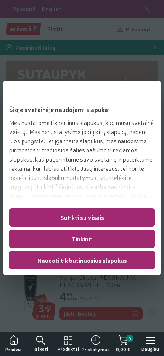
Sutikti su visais (82, 217)
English (52, 9)
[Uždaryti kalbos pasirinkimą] (147, 9)
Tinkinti (82, 239)
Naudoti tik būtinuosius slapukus (82, 260)
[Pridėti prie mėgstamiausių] (152, 313)
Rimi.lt (55, 28)
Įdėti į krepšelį (79, 314)
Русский (24, 9)
